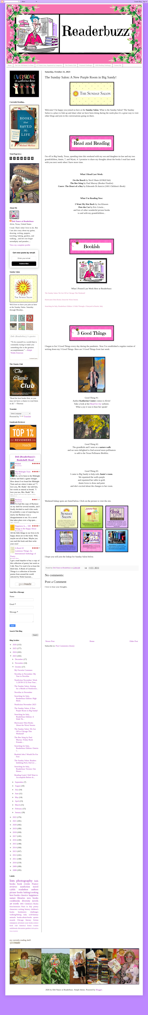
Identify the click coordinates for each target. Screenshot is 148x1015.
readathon (23, 889)
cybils (12, 889)
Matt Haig (18, 473)
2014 (15, 847)
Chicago (20, 920)
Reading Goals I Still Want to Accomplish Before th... (26, 776)
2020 (15, 825)
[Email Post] (85, 568)
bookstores (22, 912)
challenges (34, 912)
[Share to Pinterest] (98, 568)
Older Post (134, 641)
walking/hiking (15, 915)
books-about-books (24, 917)
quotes (35, 917)
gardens (28, 928)
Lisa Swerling (19, 530)
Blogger (99, 990)
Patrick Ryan (19, 501)
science (35, 923)
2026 (15, 644)
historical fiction (25, 926)
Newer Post (49, 641)
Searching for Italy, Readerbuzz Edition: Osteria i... (26, 748)
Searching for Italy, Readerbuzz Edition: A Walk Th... (24, 716)
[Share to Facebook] (96, 568)
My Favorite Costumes (23, 670)
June (17, 793)
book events (23, 884)
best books (15, 895)
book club (14, 926)
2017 (15, 836)
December (19, 659)
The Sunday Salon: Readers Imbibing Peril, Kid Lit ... (25, 761)
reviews (13, 886)
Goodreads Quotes (33, 358)
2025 (15, 648)
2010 (15, 863)
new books (32, 898)
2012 (15, 855)
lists (12, 880)
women (35, 926)
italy (25, 915)
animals (13, 917)
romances (13, 923)
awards (12, 920)
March (18, 805)
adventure (21, 923)
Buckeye (18, 500)
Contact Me (117, 65)
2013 (15, 851)
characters (14, 909)
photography (24, 880)
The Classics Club (70, 65)
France (35, 884)
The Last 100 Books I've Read (24, 65)
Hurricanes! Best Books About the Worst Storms (24, 724)
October (18, 667)
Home (10, 65)
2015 (15, 844)
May (17, 797)
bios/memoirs (15, 906)
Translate (27, 416)
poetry (35, 906)
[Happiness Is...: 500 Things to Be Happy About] (13, 530)
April (17, 801)
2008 (15, 870)
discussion (21, 928)
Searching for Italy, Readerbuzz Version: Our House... (25, 768)
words (16, 903)
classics (24, 895)
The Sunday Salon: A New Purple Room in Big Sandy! (26, 709)
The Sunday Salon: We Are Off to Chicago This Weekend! (25, 731)
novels (35, 901)
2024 (15, 652)
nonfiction (25, 886)
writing (21, 909)
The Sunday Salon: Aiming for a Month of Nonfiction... (26, 687)
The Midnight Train (22, 472)
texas (11, 931)
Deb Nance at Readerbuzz (23, 221)
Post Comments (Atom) (65, 646)
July (17, 790)
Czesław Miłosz (15, 558)
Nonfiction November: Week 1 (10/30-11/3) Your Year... (25, 681)
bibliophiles (34, 928)
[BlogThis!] (92, 568)
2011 (15, 859)
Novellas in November (23, 692)
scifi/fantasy (33, 915)
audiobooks (14, 928)
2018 (15, 832)
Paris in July (26, 906)
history (27, 909)
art (11, 903)
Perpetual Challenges (85, 65)
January (18, 812)
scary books (29, 923)
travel (35, 886)
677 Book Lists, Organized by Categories (49, 65)
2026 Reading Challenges (103, 65)
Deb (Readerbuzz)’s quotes (23, 336)
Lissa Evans (19, 465)
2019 (15, 828)
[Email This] (90, 568)
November (19, 663)
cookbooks (15, 901)
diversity (26, 901)
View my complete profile (20, 245)
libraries (21, 898)
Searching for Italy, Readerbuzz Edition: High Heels (25, 698)
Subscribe (24, 264)
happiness (33, 895)
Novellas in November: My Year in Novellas (25, 675)
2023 (15, 656)
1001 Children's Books (29, 904)
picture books (16, 892)
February (19, 809)
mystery (15, 931)
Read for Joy (95, 404)
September (19, 782)
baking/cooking (31, 892)
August (18, 786)
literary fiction (32, 920)
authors (34, 889)
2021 (15, 821)
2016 (15, 840)
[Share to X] (94, 568)
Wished (18, 463)
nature (13, 898)
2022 (15, 817)
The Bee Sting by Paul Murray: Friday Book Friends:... (23, 739)
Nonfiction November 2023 (25, 704)
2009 (15, 866)
